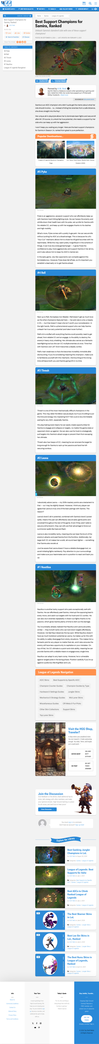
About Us (12, 1000)
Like (18, 33)
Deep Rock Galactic (26, 9)
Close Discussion (46, 809)
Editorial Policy (12, 1011)
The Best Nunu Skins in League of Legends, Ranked (79, 960)
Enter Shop (75, 754)
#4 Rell (6, 54)
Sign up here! (79, 825)
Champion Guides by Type (78, 686)
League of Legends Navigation (15, 68)
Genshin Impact (83, 9)
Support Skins (69, 709)
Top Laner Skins (46, 715)
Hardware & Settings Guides (52, 692)
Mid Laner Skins (76, 698)
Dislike (28, 33)
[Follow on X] (32, 1023)
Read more (64, 95)
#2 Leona (7, 61)
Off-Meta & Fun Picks (72, 703)
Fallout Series (68, 9)
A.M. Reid (12, 25)
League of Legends (58, 16)
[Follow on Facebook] (36, 1023)
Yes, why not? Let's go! (88, 754)
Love (9, 33)
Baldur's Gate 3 (10, 9)
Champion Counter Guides (51, 686)
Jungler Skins (74, 692)
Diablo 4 (53, 9)
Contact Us (12, 1007)
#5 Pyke (7, 51)
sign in (70, 822)
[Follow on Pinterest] (39, 1027)
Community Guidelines (12, 1003)
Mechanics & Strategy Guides (52, 698)
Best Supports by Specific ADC (66, 680)
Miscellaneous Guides (49, 703)
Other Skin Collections (49, 709)
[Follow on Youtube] (35, 1027)
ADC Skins (44, 680)
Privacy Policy (12, 1015)
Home (39, 16)
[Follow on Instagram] (40, 1023)
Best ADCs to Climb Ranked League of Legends (77, 894)
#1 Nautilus (8, 64)
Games (46, 16)
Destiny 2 (42, 9)
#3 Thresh (7, 58)
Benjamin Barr (89, 99)
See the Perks (86, 1018)
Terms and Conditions (12, 1019)
